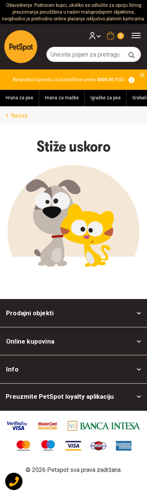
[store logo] (21, 46)
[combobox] (93, 54)
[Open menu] (138, 35)
